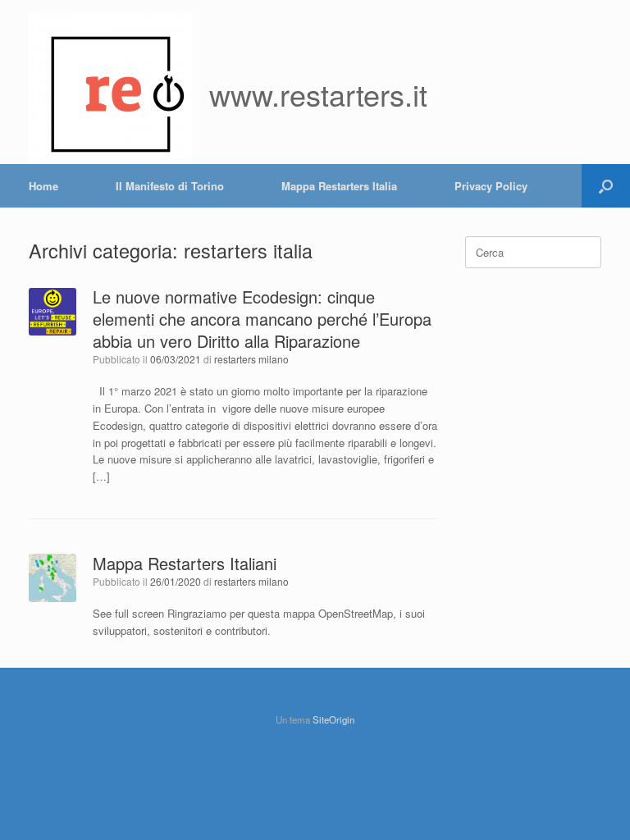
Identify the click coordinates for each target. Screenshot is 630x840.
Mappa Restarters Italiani (184, 563)
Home (43, 186)
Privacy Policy (490, 186)
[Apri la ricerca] (606, 186)
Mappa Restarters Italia (339, 186)
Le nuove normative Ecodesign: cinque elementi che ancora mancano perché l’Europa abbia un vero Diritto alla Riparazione (262, 319)
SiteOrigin (333, 719)
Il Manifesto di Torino (170, 186)
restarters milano (251, 359)
